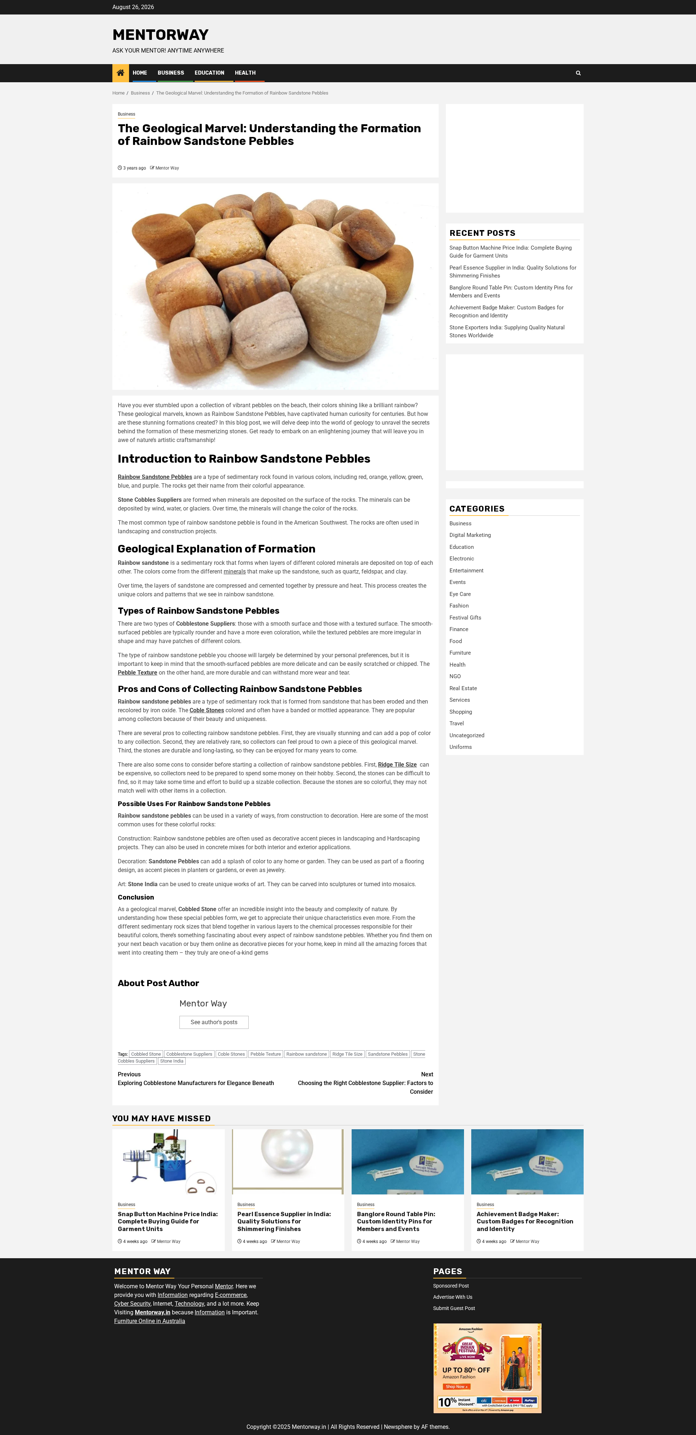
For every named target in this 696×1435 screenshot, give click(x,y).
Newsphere (398, 1426)
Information (173, 1295)
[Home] (121, 73)
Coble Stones (207, 710)
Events (458, 582)
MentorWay (160, 35)
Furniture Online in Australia (149, 1321)
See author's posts (214, 1022)
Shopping (461, 712)
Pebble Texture (137, 672)
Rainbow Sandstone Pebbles (155, 477)
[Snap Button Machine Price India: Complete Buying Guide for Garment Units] (168, 1161)
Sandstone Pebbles (388, 1054)
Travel (457, 723)
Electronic (462, 558)
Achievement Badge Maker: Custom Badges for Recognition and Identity (525, 1222)
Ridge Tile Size (397, 764)
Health (245, 73)
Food (456, 641)
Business (171, 73)
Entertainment (467, 570)
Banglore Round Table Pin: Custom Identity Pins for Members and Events (396, 1222)
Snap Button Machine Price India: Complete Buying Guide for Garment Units (168, 1222)
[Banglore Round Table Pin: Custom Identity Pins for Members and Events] (408, 1161)
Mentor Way (167, 168)
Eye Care (460, 594)
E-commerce (230, 1295)
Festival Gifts (465, 617)
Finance (459, 629)
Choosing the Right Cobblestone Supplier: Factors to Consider (365, 1083)
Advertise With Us (452, 1297)
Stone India (171, 1061)
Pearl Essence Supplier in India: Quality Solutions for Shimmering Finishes (284, 1222)
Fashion (459, 605)
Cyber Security (132, 1303)
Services (460, 700)
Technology (189, 1303)
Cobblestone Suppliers (189, 1054)
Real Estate (463, 688)
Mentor (224, 1286)
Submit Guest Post (454, 1308)
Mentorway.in (152, 1312)
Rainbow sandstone (306, 1054)
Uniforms (461, 747)
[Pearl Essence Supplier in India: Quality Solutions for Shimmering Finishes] (288, 1161)
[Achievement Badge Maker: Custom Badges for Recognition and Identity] (527, 1161)
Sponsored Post (451, 1286)
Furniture (460, 653)
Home (140, 73)
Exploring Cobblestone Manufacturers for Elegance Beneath (196, 1078)
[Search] (578, 73)
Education (209, 73)
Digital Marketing (470, 535)
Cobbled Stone (146, 1054)
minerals (235, 571)
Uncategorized (467, 735)
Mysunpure (132, 966)
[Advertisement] (515, 158)
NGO (455, 676)
